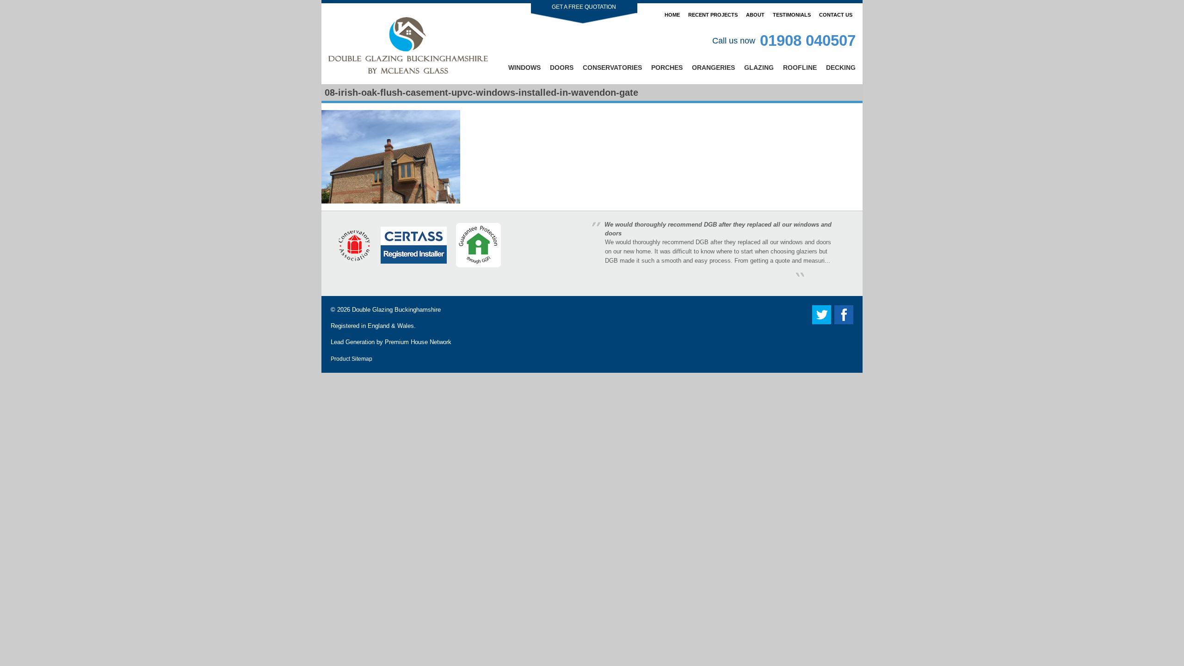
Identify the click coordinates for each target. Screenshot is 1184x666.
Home (672, 15)
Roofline (800, 67)
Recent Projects (713, 15)
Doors (562, 67)
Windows (524, 67)
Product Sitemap (351, 359)
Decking (841, 67)
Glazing (759, 67)
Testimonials (792, 15)
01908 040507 (808, 40)
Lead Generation (353, 342)
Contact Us (835, 15)
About (755, 15)
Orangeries (713, 67)
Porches (667, 67)
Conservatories (612, 67)
